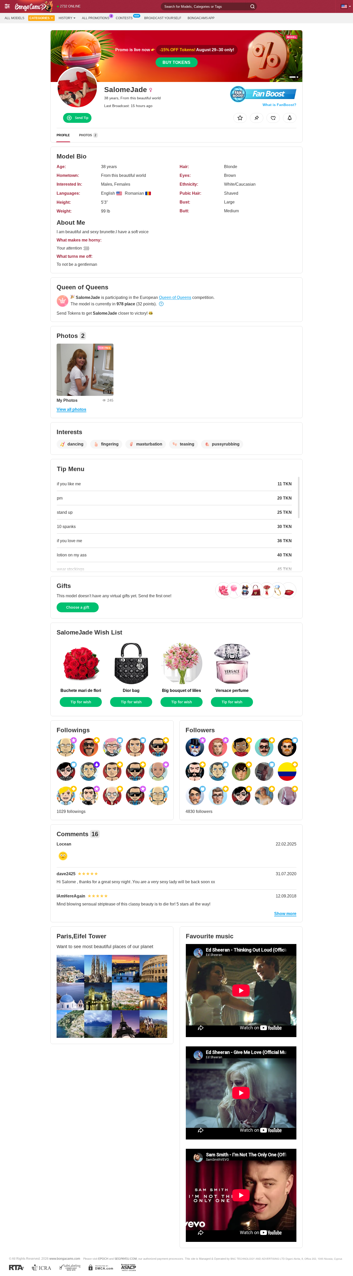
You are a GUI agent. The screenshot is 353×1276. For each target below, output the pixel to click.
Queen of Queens (175, 297)
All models (14, 18)
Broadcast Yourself (162, 18)
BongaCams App (201, 18)
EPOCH (103, 1258)
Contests (124, 18)
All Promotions (95, 18)
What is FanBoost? (279, 105)
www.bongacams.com (64, 1258)
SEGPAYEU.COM (125, 1258)
